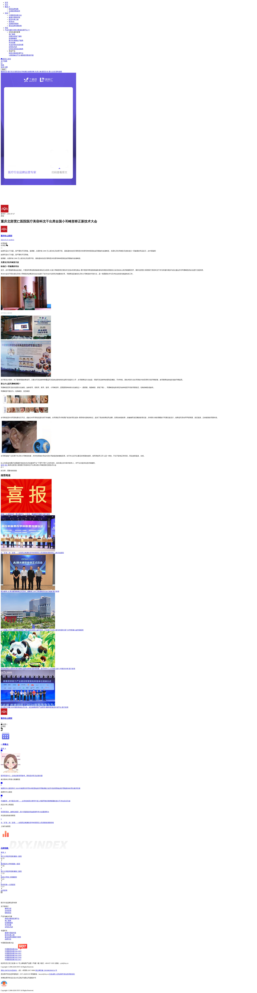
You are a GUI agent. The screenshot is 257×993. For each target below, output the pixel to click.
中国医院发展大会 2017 (13, 959)
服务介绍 (8, 908)
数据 (6, 7)
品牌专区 (8, 939)
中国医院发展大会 (15, 15)
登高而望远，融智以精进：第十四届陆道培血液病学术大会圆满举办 (25, 812)
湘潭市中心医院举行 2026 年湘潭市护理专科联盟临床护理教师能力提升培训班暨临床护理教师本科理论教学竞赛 (40, 788)
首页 (6, 2)
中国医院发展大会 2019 (13, 955)
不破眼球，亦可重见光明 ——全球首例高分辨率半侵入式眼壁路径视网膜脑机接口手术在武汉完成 (35, 801)
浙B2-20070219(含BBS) (9, 970)
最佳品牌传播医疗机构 (13, 937)
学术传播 (8, 925)
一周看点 (4, 744)
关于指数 (4, 61)
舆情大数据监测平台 (12, 918)
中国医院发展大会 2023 (13, 951)
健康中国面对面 (14, 17)
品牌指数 (5, 848)
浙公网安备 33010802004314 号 (46, 970)
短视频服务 (9, 923)
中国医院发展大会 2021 (13, 953)
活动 (6, 13)
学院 (6, 28)
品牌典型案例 (13, 23)
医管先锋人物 (13, 19)
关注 (6, 5)
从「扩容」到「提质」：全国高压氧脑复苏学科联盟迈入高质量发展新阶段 (27, 822)
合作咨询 (8, 910)
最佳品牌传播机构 (15, 26)
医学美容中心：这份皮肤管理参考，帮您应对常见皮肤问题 (22, 776)
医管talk (11, 21)
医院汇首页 (6, 59)
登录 (2, 67)
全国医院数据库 (14, 11)
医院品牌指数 (13, 9)
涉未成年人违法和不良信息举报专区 (62, 974)
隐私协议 (8, 913)
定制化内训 (9, 927)
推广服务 (8, 920)
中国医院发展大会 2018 (13, 957)
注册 (6, 67)
